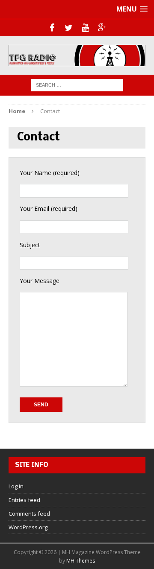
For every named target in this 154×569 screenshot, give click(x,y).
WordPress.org (28, 527)
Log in (16, 486)
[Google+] (102, 27)
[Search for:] (77, 84)
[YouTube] (85, 27)
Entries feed (24, 500)
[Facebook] (51, 27)
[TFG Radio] (77, 55)
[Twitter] (68, 27)
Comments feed (29, 513)
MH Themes (80, 560)
